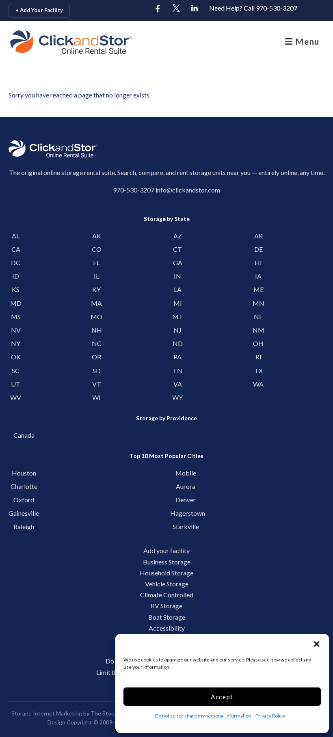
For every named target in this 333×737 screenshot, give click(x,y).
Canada (24, 435)
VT (96, 384)
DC (15, 262)
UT (15, 384)
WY (177, 397)
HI (258, 262)
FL (96, 262)
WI (96, 397)
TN (177, 370)
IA (258, 276)
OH (258, 343)
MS (16, 316)
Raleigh (23, 526)
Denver (185, 500)
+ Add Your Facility (39, 10)
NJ (177, 330)
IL (96, 276)
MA (96, 303)
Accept (222, 696)
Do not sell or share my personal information (203, 716)
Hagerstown (185, 513)
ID (15, 276)
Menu (306, 41)
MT (177, 316)
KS (15, 289)
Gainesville (24, 513)
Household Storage (166, 573)
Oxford (23, 500)
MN (258, 303)
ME (258, 289)
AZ (177, 236)
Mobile (185, 473)
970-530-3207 (133, 190)
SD (97, 370)
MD (16, 303)
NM (258, 330)
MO (96, 316)
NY (15, 343)
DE (258, 249)
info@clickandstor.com (188, 190)
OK (16, 357)
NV (16, 330)
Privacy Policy (270, 716)
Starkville (186, 526)
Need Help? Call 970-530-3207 (253, 8)
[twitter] (176, 9)
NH (96, 330)
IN (177, 276)
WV (15, 397)
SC (15, 370)
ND (178, 343)
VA (177, 384)
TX (258, 370)
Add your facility (166, 550)
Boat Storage (166, 617)
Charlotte (24, 486)
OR (96, 357)
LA (178, 289)
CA (15, 249)
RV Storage (166, 605)
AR (258, 236)
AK (96, 236)
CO (97, 249)
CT (177, 249)
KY (96, 289)
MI (177, 303)
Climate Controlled (166, 595)
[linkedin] (194, 9)
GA (177, 262)
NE (258, 316)
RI (258, 357)
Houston (24, 473)
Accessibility (167, 628)
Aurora (185, 486)
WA (258, 384)
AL (15, 236)
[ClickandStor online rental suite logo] (48, 42)
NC (97, 343)
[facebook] (158, 9)
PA (177, 357)
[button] (317, 644)
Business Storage (166, 562)
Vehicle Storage (166, 584)
